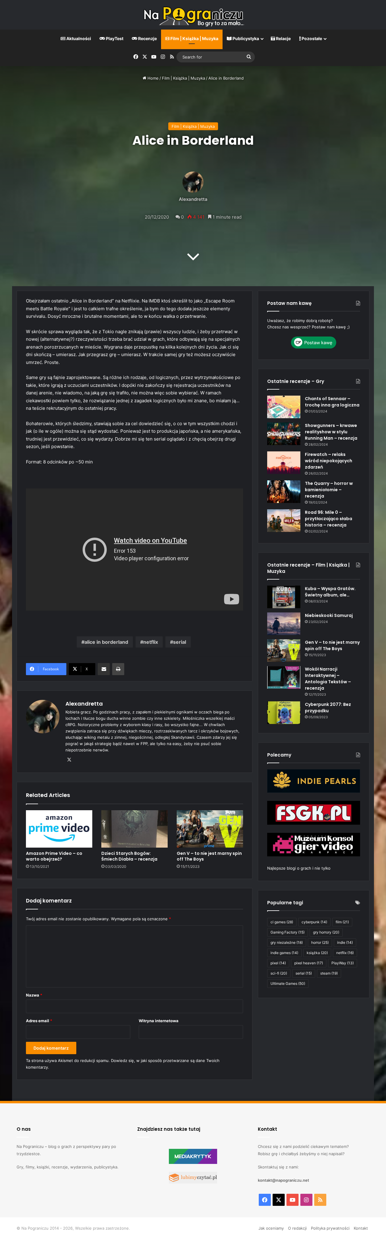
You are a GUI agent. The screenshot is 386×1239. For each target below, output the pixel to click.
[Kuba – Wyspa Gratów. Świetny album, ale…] (283, 597)
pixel (278, 963)
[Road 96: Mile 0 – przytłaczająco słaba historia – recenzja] (283, 520)
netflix (150, 642)
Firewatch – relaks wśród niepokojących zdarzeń (328, 460)
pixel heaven (308, 963)
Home (152, 78)
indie (345, 942)
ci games (282, 922)
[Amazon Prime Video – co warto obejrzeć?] (59, 829)
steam (329, 973)
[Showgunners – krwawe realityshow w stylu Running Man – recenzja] (283, 433)
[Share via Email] (104, 669)
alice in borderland (106, 642)
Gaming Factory (288, 932)
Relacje (283, 38)
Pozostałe (311, 38)
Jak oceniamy (271, 1228)
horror (320, 942)
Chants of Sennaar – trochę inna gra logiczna (332, 402)
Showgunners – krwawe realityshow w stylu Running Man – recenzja (331, 431)
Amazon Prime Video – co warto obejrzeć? (54, 856)
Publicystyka (245, 38)
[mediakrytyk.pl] (193, 1162)
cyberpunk (314, 922)
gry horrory (326, 932)
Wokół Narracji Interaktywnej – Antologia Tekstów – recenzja (328, 678)
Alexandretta (193, 199)
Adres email (39, 1020)
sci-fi (279, 973)
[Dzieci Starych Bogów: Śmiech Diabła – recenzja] (134, 829)
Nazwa (34, 995)
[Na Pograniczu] (193, 14)
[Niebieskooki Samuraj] (283, 623)
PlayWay (342, 963)
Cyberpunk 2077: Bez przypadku (328, 707)
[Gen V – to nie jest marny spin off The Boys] (210, 829)
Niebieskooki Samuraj (329, 615)
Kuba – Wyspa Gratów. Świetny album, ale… (330, 592)
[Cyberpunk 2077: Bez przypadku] (283, 712)
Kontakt (361, 1228)
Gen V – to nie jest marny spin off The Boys (209, 856)
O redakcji (297, 1228)
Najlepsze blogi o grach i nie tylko (299, 868)
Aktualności (78, 38)
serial (179, 642)
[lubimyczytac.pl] (193, 1182)
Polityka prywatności (330, 1228)
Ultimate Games (288, 983)
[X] (69, 759)
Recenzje (147, 38)
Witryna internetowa (159, 1020)
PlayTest (114, 38)
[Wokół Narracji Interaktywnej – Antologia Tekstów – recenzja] (283, 677)
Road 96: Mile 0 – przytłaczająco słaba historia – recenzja (328, 518)
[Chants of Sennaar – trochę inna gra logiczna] (283, 407)
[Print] (118, 669)
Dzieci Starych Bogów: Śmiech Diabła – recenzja (129, 856)
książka (317, 952)
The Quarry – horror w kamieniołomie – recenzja (329, 489)
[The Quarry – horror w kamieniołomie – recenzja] (283, 491)
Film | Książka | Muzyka (193, 38)
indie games (284, 952)
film (342, 922)
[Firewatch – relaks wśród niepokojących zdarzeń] (283, 462)
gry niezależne (287, 942)
